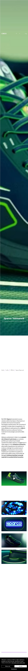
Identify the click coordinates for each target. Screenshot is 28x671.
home (2, 370)
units (7, 370)
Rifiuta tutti (7, 666)
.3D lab (12, 370)
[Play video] (14, 478)
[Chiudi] (26, 659)
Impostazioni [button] (14, 669)
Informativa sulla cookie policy (18, 662)
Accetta (20, 666)
